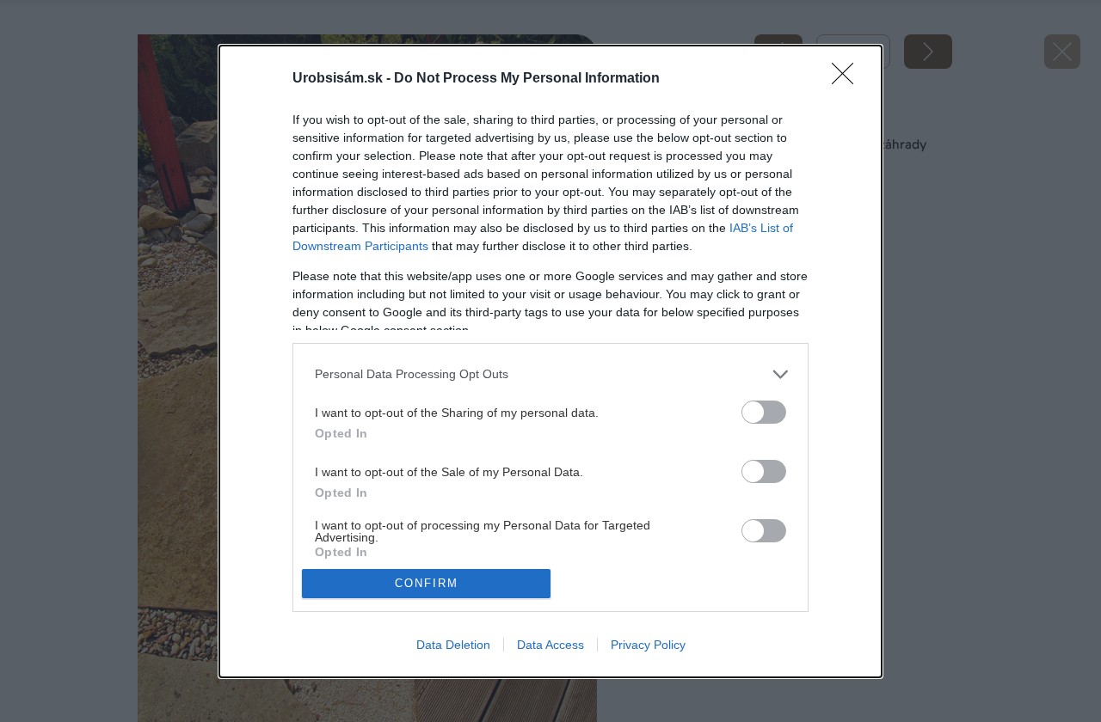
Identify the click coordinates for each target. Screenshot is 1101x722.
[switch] (763, 412)
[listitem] (550, 374)
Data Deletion (453, 645)
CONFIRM (426, 583)
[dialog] (550, 361)
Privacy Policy (648, 645)
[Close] (848, 79)
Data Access (550, 645)
